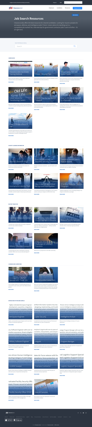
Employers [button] (51, 8)
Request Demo (77, 8)
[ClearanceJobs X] (80, 413)
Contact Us (65, 416)
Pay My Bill (60, 416)
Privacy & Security (37, 416)
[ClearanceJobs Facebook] (78, 413)
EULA (70, 416)
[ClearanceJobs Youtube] (83, 413)
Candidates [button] (59, 8)
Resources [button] (67, 8)
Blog (32, 416)
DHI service (57, 424)
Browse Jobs (12, 416)
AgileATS (27, 416)
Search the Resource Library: (21, 43)
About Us (6, 416)
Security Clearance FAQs (20, 416)
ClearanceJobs (50, 424)
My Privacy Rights (53, 416)
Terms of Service (45, 416)
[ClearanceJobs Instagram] (86, 413)
